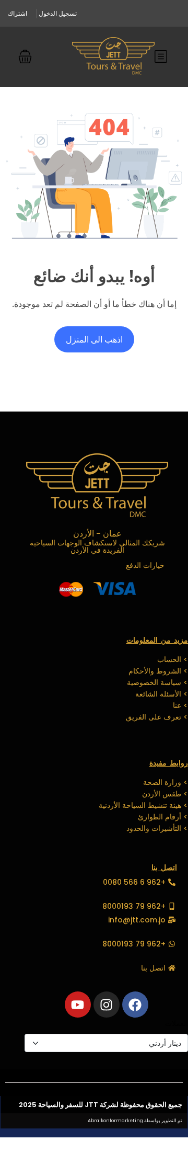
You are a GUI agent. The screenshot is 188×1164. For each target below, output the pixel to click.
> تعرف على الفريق (157, 717)
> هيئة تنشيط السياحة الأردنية (143, 805)
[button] (25, 56)
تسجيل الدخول (58, 13)
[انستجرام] (106, 1004)
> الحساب (172, 659)
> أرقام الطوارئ (163, 817)
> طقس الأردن (165, 794)
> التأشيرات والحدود (157, 828)
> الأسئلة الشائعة (161, 694)
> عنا (180, 705)
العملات (176, 1023)
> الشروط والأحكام (158, 671)
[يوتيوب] (78, 1004)
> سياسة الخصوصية (157, 682)
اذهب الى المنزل (94, 339)
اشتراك (17, 13)
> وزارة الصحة (165, 782)
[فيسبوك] (135, 1004)
